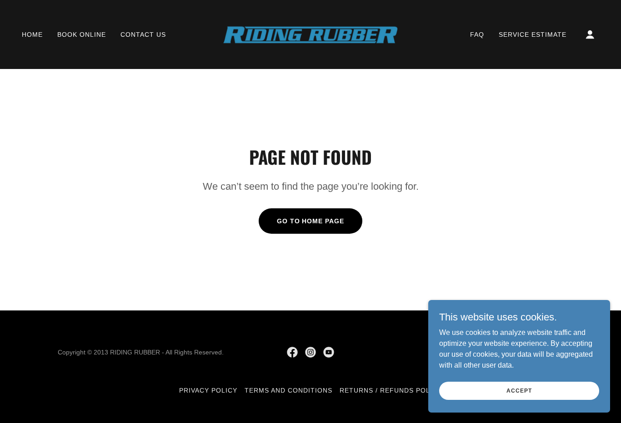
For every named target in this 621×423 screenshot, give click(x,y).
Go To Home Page (311, 221)
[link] (310, 34)
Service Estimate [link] (532, 34)
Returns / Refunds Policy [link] (391, 390)
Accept (518, 390)
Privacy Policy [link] (208, 390)
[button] (590, 34)
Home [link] (32, 34)
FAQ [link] (477, 34)
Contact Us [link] (143, 34)
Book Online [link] (81, 34)
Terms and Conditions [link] (288, 390)
